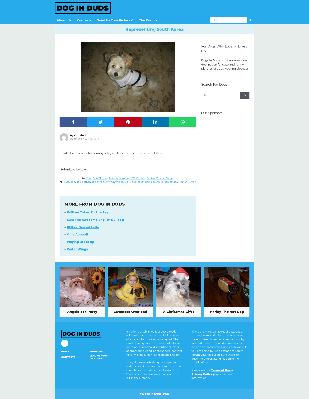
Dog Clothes (100, 178)
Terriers (151, 178)
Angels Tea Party (82, 312)
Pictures (113, 178)
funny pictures (119, 181)
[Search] (249, 20)
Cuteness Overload (130, 312)
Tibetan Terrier (165, 178)
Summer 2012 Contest (132, 178)
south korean (161, 181)
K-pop (133, 181)
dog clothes (83, 181)
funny (106, 181)
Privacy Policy (202, 374)
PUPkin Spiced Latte (83, 227)
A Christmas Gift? (178, 312)
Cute (89, 178)
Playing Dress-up (80, 242)
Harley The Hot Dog (227, 312)
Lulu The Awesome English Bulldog (95, 220)
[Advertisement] (225, 168)
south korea (145, 181)
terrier (173, 181)
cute (66, 181)
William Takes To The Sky (87, 212)
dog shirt (96, 181)
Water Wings (77, 249)
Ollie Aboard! (77, 234)
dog (72, 181)
